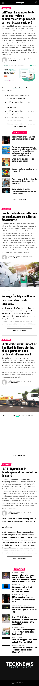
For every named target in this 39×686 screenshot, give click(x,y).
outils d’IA (17, 88)
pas (17, 415)
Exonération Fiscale (16, 300)
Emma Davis (14, 60)
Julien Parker (14, 258)
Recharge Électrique (12, 296)
